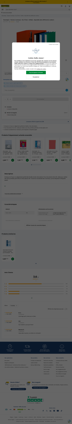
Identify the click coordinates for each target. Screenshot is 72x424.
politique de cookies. (41, 69)
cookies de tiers (39, 63)
